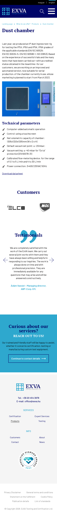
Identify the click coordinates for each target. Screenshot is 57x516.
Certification (15, 416)
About (42, 437)
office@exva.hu (32, 401)
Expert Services (42, 416)
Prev (5, 260)
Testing (41, 421)
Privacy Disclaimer (12, 492)
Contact (15, 442)
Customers (15, 437)
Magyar (41, 3)
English (52, 3)
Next (51, 260)
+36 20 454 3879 (31, 397)
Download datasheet (12, 173)
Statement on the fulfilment (22, 497)
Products (15, 421)
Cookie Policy (47, 497)
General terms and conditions (39, 492)
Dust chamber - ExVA (14, 11)
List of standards (42, 501)
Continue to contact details (25, 358)
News (42, 442)
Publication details (20, 501)
